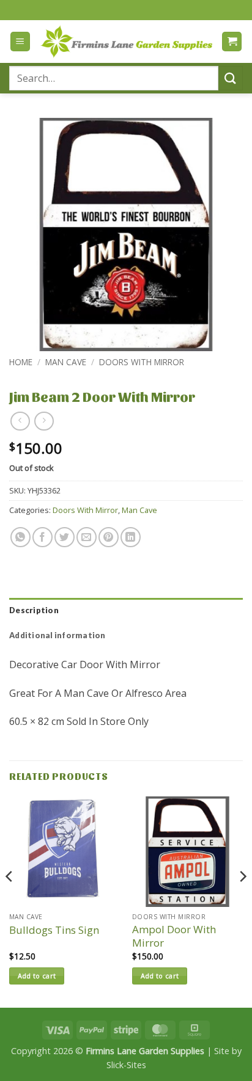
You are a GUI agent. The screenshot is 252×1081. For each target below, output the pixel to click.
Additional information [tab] (57, 635)
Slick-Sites (126, 1065)
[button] (20, 42)
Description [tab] (34, 610)
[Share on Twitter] (64, 537)
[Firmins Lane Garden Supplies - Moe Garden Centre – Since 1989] (126, 41)
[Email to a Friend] (86, 537)
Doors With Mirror (141, 362)
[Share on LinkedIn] (130, 537)
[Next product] (19, 421)
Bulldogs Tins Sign (54, 930)
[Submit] (230, 78)
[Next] (242, 901)
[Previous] (9, 901)
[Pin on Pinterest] (108, 537)
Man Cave (65, 362)
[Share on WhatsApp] (20, 537)
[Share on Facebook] (42, 537)
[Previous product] (43, 421)
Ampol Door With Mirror (174, 936)
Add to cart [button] (37, 975)
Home (20, 362)
